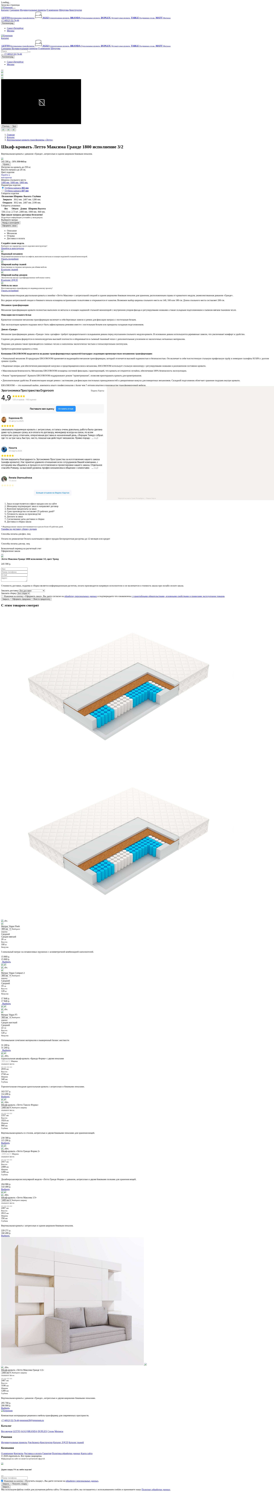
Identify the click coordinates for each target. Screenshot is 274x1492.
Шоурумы (64, 10)
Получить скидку (19, 1484)
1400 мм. (5, 182)
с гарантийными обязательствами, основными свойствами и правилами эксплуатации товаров (178, 596)
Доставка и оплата (33, 1453)
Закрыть (5, 599)
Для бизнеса (34, 1442)
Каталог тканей (76, 1442)
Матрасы (59, 1431)
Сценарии (14, 10)
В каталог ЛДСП (9, 280)
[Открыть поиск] (2, 54)
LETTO (16, 1431)
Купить (6, 164)
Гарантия (46, 1453)
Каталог (5, 10)
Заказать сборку (9, 593)
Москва (10, 31)
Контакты (18, 1453)
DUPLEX (42, 1431)
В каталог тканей (9, 269)
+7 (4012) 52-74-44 (10, 20)
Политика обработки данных (66, 1453)
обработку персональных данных (80, 596)
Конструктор (75, 10)
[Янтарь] (11, 1067)
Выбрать (6, 962)
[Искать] (29, 51)
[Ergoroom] (7, 7)
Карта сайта (86, 1453)
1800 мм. (23, 182)
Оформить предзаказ (21, 599)
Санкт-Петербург (15, 28)
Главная (11, 134)
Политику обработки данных (156, 1489)
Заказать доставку (10, 590)
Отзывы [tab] (11, 236)
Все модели (6, 1431)
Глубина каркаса (17, 188)
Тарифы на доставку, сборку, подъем (19, 529)
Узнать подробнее (10, 259)
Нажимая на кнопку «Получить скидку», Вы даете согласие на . (51, 1481)
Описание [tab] (12, 230)
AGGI (24, 1431)
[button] (2, 158)
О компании (53, 10)
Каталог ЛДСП (60, 1442)
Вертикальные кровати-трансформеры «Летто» (30, 140)
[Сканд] (2, 1067)
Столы (51, 1431)
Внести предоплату (42, 599)
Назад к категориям (10, 223)
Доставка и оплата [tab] (16, 238)
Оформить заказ (9, 226)
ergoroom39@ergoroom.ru (32, 1420)
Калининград (7, 23)
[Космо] (5, 1067)
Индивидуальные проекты (33, 10)
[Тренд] (8, 1067)
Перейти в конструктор (12, 248)
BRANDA (32, 1431)
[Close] (2, 554)
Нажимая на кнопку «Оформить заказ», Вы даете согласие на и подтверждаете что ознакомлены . (114, 596)
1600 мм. (14, 182)
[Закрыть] (14, 8)
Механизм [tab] (12, 233)
